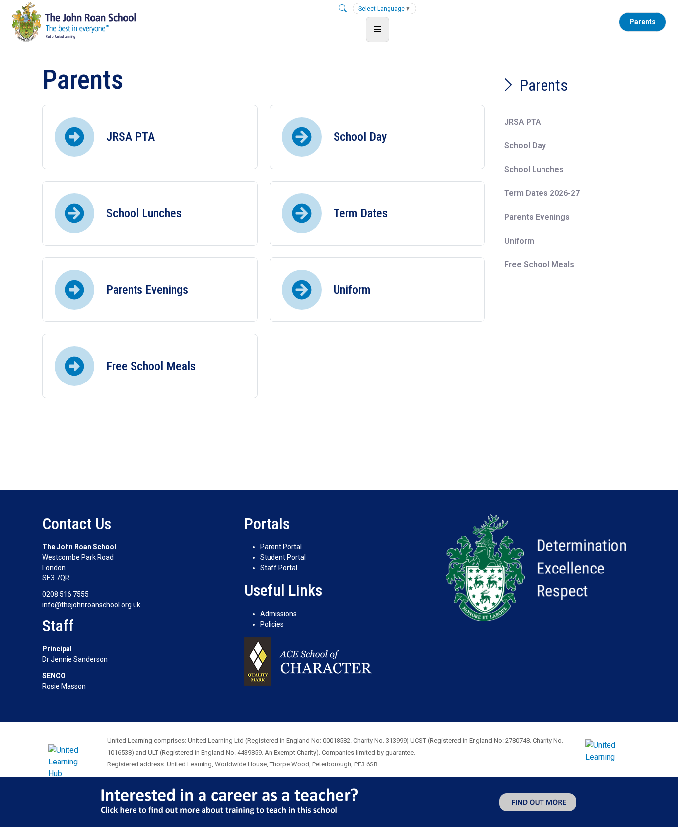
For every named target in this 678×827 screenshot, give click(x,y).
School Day (525, 145)
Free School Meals (539, 264)
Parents (642, 22)
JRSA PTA (522, 122)
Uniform (519, 241)
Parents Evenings (537, 217)
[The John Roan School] (74, 22)
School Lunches (534, 169)
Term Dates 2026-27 (542, 193)
